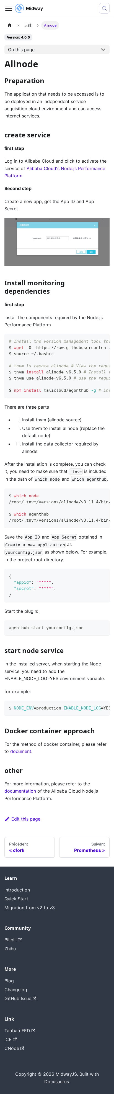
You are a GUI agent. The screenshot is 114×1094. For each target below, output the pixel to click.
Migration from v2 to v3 (29, 907)
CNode (11, 1048)
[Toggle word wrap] (92, 340)
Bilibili (10, 939)
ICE (8, 1039)
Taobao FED (17, 1030)
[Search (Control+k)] (104, 8)
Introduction (17, 890)
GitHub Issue (17, 998)
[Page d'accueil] (9, 25)
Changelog (15, 989)
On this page (21, 49)
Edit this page (25, 819)
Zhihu (10, 948)
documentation (20, 791)
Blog (9, 980)
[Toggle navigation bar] (8, 8)
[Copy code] (102, 340)
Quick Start (16, 898)
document (20, 751)
